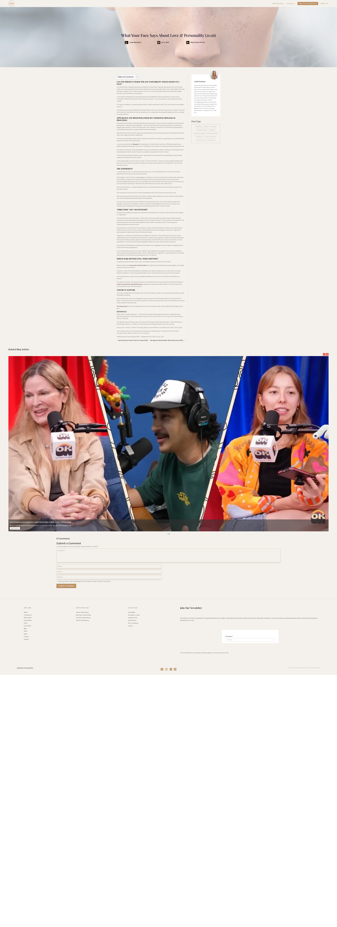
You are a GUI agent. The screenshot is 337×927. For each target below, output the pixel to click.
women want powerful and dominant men (130, 284)
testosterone (211, 140)
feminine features (202, 130)
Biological (136, 144)
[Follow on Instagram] (166, 669)
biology (206, 126)
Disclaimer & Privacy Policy (25, 668)
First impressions (122, 306)
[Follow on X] (171, 669)
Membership (277, 3)
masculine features (199, 133)
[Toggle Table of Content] (136, 76)
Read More (15, 528)
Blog (192, 42)
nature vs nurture (212, 133)
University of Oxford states (138, 265)
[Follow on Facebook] (162, 669)
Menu (323, 3)
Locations (290, 3)
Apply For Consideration (308, 3)
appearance (199, 126)
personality (199, 137)
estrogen (213, 126)
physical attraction (210, 137)
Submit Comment (66, 586)
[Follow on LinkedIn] (175, 669)
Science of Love (199, 42)
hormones (212, 130)
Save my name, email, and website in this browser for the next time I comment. (85, 581)
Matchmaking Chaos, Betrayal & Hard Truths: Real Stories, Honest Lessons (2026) (40, 522)
